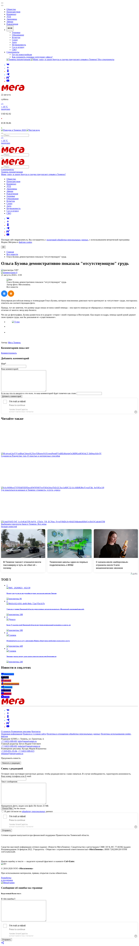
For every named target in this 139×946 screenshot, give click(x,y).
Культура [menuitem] (16, 37)
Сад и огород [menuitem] (18, 47)
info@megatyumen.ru (27, 741)
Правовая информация (11, 734)
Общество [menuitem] (11, 9)
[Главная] (32, 90)
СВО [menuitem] (14, 49)
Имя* (3, 363)
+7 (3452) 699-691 (9, 741)
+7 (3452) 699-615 (26, 751)
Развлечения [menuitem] (12, 24)
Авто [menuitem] (14, 42)
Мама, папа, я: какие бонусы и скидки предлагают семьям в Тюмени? (33, 174)
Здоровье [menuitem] (16, 32)
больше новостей (9, 526)
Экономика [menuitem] (12, 19)
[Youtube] (8, 81)
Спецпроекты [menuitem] (13, 52)
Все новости (12, 254)
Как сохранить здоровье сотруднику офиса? (32, 57)
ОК (3, 247)
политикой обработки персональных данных (67, 240)
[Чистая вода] (33, 130)
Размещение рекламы (21, 731)
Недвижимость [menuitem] (19, 45)
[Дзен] (8, 68)
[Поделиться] (2, 943)
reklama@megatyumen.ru (12, 753)
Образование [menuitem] (18, 35)
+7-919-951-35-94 (9, 751)
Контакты (36, 731)
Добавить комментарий (11, 396)
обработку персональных (33, 811)
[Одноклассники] (8, 71)
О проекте (6, 731)
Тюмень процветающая (12, 172)
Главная (10, 252)
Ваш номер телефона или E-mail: (16, 776)
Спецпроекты (7, 169)
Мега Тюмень (14, 342)
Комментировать (9, 353)
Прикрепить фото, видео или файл (24, 806)
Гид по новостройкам (22, 54)
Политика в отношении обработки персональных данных (73, 734)
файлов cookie (25, 242)
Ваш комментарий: (10, 369)
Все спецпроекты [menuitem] (106, 59)
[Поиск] (2, 133)
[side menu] (2, 5)
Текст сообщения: (9, 781)
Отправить (6, 830)
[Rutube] (8, 78)
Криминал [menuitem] (11, 14)
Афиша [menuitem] (10, 21)
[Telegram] (8, 75)
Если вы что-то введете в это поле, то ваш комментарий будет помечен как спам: (38, 393)
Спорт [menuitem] (15, 40)
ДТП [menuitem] (9, 17)
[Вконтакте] (8, 65)
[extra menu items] (10, 28)
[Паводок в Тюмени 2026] (13, 130)
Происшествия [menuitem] (13, 12)
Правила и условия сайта (34, 734)
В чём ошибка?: (8, 899)
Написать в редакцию (11, 763)
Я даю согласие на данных (28, 811)
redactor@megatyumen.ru (29, 746)
